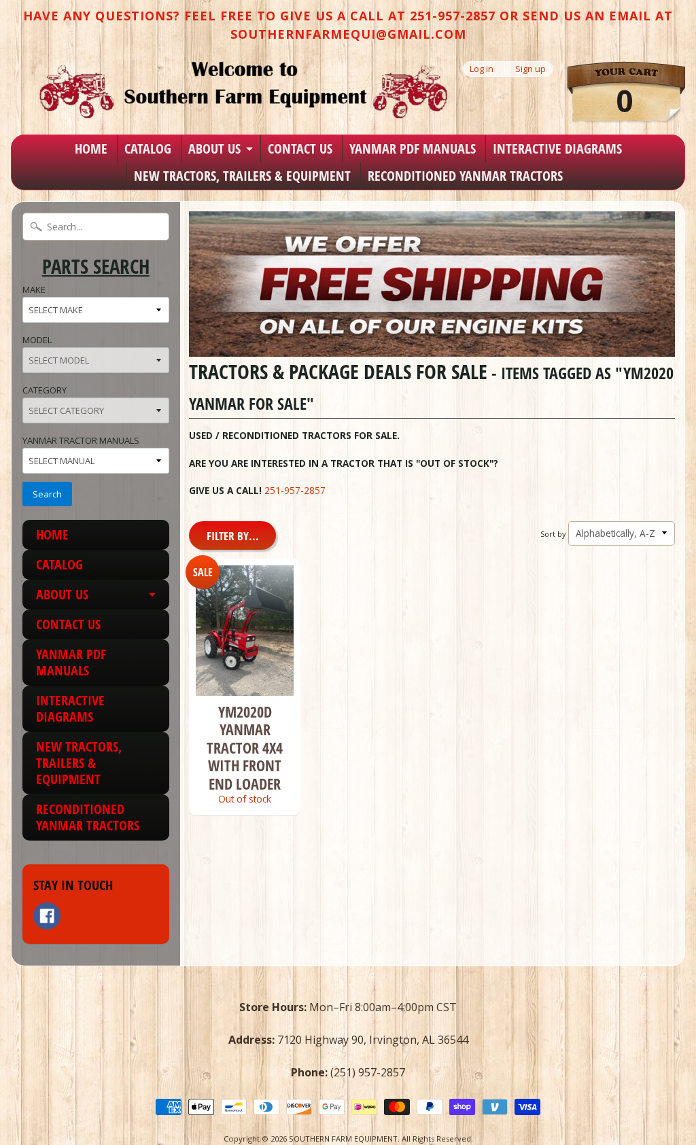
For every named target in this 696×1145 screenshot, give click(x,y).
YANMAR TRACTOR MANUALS (80, 440)
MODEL (37, 340)
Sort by (553, 534)
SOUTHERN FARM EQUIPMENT (343, 1138)
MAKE (34, 289)
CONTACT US (300, 148)
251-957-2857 (295, 490)
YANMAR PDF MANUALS (412, 148)
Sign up (530, 69)
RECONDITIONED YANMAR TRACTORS (465, 175)
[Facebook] (46, 916)
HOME (91, 148)
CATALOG (147, 148)
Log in (481, 69)
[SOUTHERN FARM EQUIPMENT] (243, 89)
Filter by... (233, 536)
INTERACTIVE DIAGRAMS (557, 148)
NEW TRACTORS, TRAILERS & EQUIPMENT (242, 175)
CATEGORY (44, 390)
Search (47, 494)
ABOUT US (214, 148)
